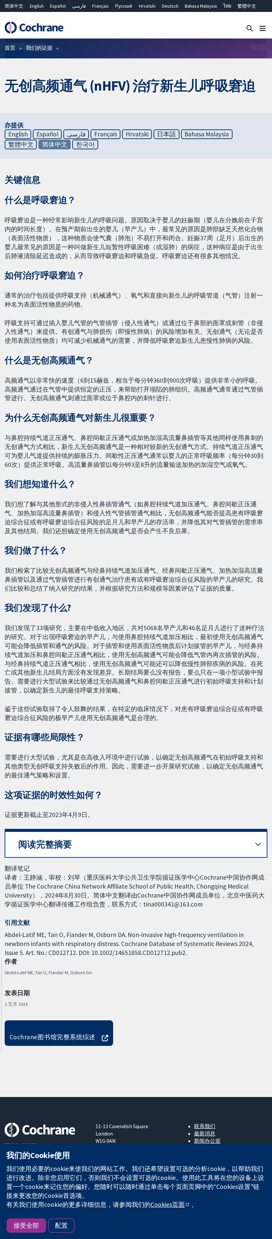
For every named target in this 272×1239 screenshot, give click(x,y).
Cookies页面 (168, 1204)
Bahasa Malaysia (201, 6)
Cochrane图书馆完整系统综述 (53, 1037)
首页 (10, 47)
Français (100, 6)
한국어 (85, 144)
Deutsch (170, 6)
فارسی (79, 6)
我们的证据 (39, 47)
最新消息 (204, 1133)
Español (58, 6)
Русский (123, 6)
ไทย (227, 6)
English (37, 6)
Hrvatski (147, 6)
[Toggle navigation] (262, 28)
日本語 (166, 134)
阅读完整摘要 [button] (45, 844)
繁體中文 (247, 6)
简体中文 (14, 6)
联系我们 (204, 1126)
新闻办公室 (207, 1140)
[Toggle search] (249, 28)
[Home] (34, 28)
